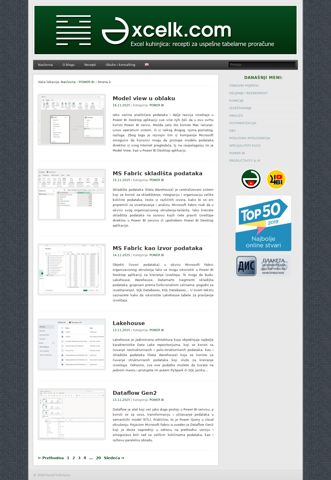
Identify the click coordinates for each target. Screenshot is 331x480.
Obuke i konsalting (120, 65)
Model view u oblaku (144, 98)
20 (98, 458)
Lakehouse (129, 323)
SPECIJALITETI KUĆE (244, 145)
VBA (232, 130)
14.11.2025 (121, 255)
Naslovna (45, 65)
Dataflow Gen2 (135, 393)
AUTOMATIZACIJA (242, 123)
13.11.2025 (121, 330)
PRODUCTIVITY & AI (244, 160)
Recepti (90, 65)
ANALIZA (236, 115)
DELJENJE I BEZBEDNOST (248, 93)
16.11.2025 (121, 105)
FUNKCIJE (236, 100)
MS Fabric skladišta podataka (158, 173)
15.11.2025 (121, 180)
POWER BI (87, 82)
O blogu (69, 65)
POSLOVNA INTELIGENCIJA (249, 138)
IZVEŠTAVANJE (240, 108)
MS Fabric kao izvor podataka (158, 248)
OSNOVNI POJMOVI (244, 85)
